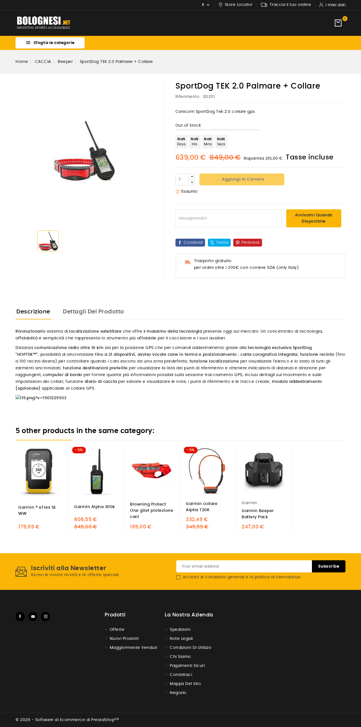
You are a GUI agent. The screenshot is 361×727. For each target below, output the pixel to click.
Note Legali (181, 639)
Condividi (193, 243)
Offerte (117, 630)
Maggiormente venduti (133, 648)
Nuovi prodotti (124, 639)
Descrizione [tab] (33, 312)
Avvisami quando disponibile (314, 218)
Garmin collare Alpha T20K (201, 507)
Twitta (222, 243)
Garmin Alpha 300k (94, 507)
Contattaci (181, 675)
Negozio (178, 693)
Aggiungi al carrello (243, 179)
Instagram (45, 616)
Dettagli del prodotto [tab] (93, 312)
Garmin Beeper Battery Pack (258, 514)
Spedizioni (180, 630)
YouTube (33, 616)
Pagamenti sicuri (187, 666)
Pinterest (250, 243)
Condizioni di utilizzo (190, 648)
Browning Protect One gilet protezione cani (151, 510)
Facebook (20, 616)
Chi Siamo (180, 657)
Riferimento (187, 97)
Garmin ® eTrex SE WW (37, 511)
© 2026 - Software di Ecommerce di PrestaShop (67, 720)
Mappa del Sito (185, 684)
